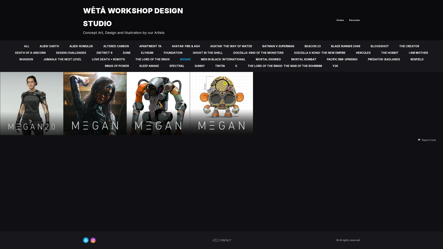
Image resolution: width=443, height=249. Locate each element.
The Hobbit (390, 52)
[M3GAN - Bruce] (158, 74)
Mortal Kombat (304, 59)
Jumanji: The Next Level (62, 59)
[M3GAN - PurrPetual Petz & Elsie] (221, 74)
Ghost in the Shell (208, 52)
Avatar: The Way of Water (231, 46)
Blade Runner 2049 (345, 46)
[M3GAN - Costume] (95, 74)
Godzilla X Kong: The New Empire (320, 52)
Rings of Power (117, 66)
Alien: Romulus (81, 46)
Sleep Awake (149, 66)
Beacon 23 (313, 46)
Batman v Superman (278, 46)
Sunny (200, 66)
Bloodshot (380, 46)
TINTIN (220, 66)
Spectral (176, 66)
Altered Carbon (116, 46)
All (26, 46)
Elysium (147, 52)
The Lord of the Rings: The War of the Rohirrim (285, 66)
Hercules (363, 52)
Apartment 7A (150, 46)
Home (340, 20)
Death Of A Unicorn (30, 52)
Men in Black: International (223, 59)
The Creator (409, 46)
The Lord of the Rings (152, 59)
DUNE (127, 52)
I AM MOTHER (418, 52)
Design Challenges (71, 52)
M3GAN (185, 59)
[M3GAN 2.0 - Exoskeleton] (31, 74)
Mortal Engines (268, 59)
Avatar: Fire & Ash (186, 46)
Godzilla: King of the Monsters (258, 52)
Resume (354, 20)
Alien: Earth (49, 46)
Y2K (335, 66)
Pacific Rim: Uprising (342, 59)
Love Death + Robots (108, 59)
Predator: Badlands (384, 59)
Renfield (417, 59)
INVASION (26, 59)
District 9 (104, 52)
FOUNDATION (173, 52)
